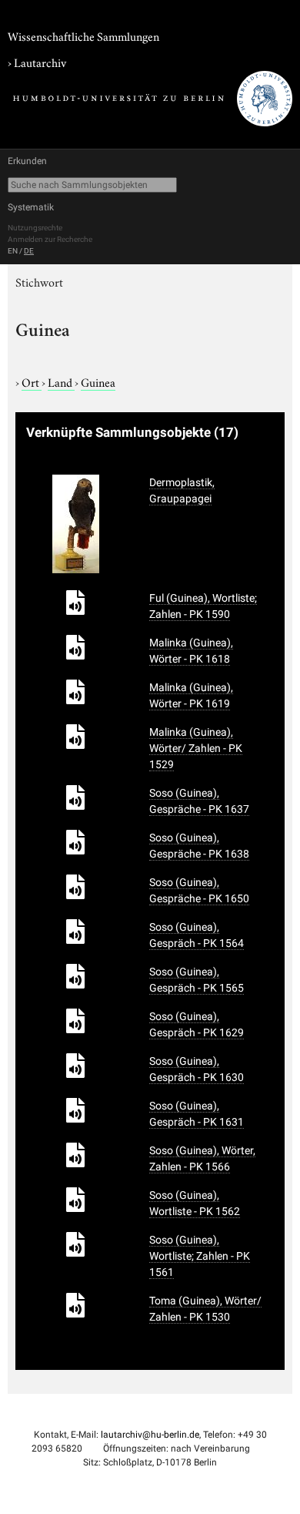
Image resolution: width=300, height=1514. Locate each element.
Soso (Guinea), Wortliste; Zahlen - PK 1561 (199, 1256)
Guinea (98, 381)
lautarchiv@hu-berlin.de (150, 1434)
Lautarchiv (40, 61)
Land (61, 381)
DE (29, 251)
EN (13, 251)
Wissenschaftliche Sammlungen (83, 35)
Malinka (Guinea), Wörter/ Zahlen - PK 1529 (195, 748)
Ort (32, 381)
